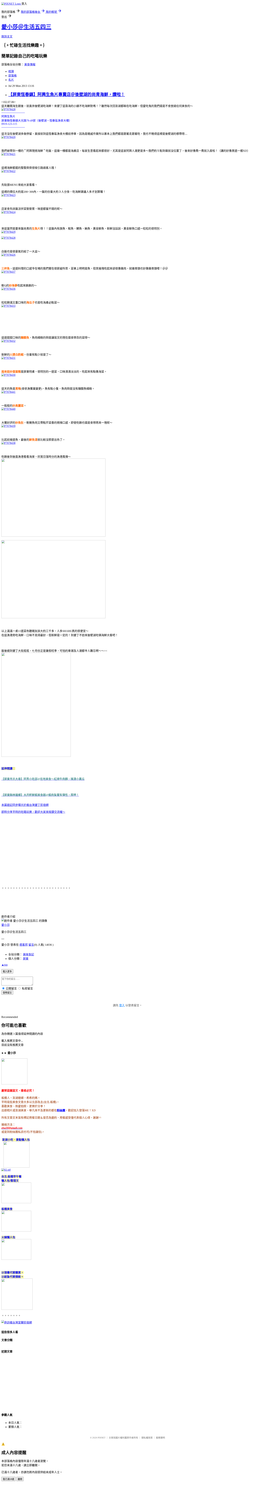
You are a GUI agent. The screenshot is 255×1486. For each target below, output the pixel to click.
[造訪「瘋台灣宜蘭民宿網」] (16, 1322)
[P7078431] (8, 357)
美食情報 (29, 64)
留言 (31, 944)
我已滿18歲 (8, 1479)
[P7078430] (8, 374)
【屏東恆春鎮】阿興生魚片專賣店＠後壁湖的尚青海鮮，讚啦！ (66, 94)
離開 (20, 1479)
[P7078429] (8, 231)
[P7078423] (8, 195)
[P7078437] (8, 271)
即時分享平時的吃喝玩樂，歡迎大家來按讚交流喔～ (33, 811)
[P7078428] (8, 109)
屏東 (25, 958)
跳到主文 (6, 36)
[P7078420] (8, 137)
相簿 (11, 71)
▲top (4, 964)
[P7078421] (8, 154)
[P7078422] (8, 171)
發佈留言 (7, 992)
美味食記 (28, 954)
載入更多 (7, 971)
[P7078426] (8, 254)
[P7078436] (8, 288)
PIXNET (101, 1437)
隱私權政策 (147, 1437)
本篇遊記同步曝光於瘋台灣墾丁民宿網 (25, 805)
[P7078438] (8, 443)
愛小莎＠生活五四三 (26, 27)
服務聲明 (160, 1437)
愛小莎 (5, 924)
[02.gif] (6, 1169)
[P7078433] (8, 305)
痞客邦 (23, 944)
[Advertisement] (64, 318)
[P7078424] (8, 212)
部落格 (12, 75)
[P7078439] (8, 425)
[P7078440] (8, 408)
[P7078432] (8, 340)
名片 (11, 79)
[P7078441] (8, 391)
